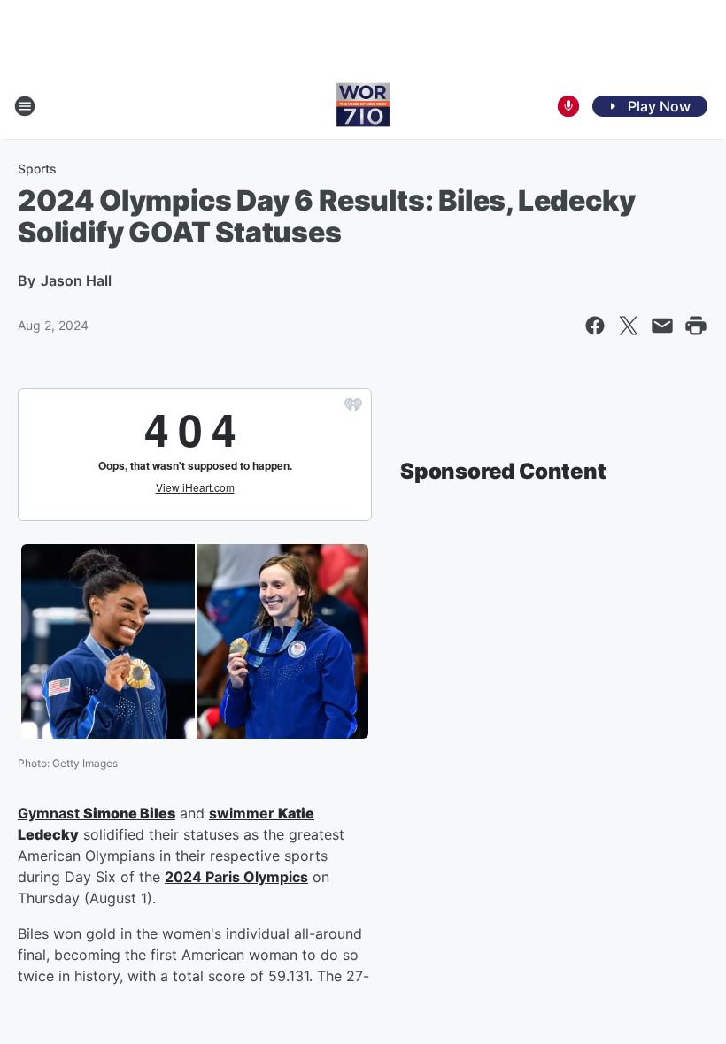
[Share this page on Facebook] (595, 325)
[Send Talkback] (568, 106)
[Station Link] (363, 106)
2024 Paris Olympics (236, 877)
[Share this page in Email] (662, 325)
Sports (37, 168)
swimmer (243, 813)
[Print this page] (696, 325)
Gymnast (50, 813)
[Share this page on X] (628, 325)
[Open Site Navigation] (24, 106)
